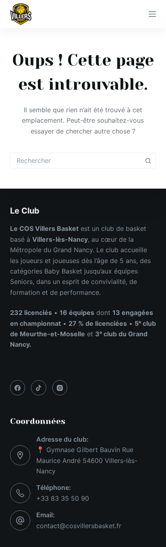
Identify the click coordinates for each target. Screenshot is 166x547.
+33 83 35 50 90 (62, 498)
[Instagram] (60, 387)
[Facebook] (17, 387)
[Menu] (152, 14)
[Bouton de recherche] (148, 160)
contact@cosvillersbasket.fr (78, 526)
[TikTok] (38, 387)
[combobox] (75, 160)
